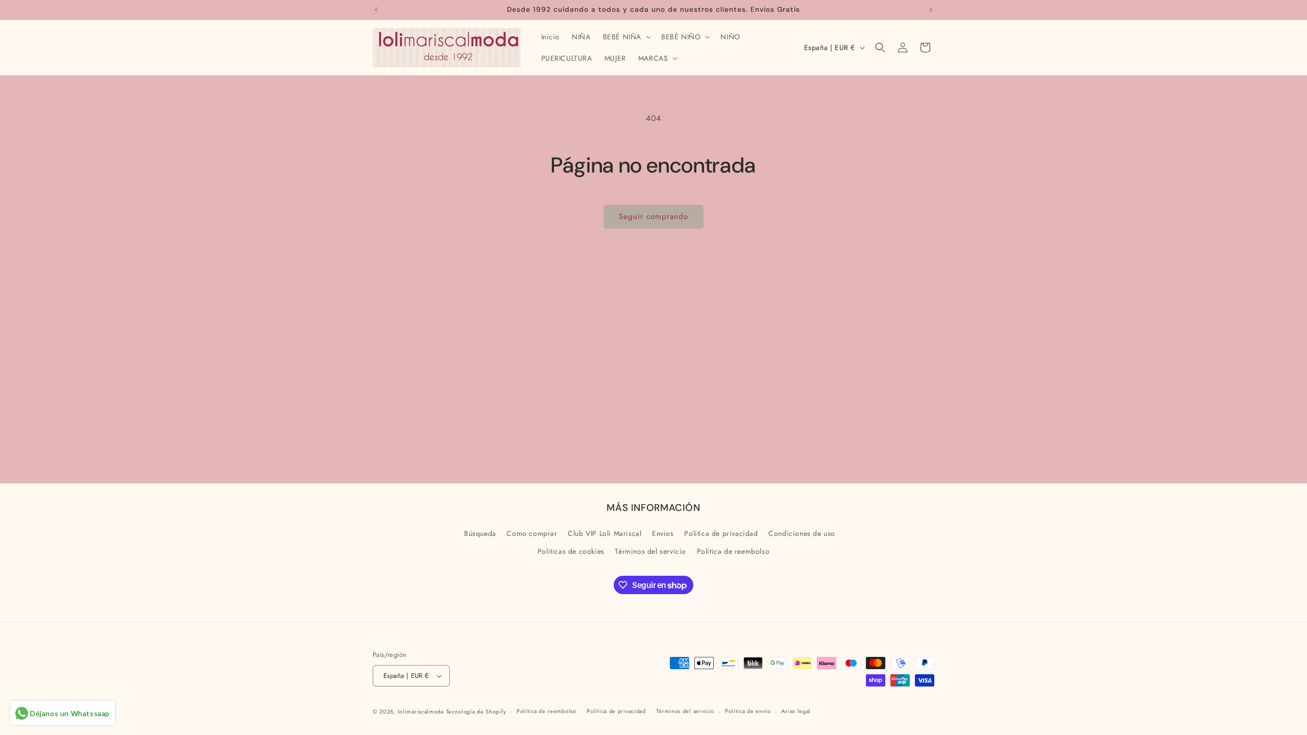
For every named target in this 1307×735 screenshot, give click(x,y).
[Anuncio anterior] (376, 9)
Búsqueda (480, 533)
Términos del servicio (650, 551)
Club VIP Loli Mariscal (604, 533)
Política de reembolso (733, 551)
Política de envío (748, 711)
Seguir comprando (653, 216)
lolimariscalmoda (421, 711)
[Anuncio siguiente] (930, 9)
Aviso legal (796, 711)
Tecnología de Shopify (476, 711)
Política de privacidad (616, 711)
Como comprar (531, 533)
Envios (663, 533)
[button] (626, 36)
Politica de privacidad (721, 533)
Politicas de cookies (571, 551)
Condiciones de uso (801, 533)
